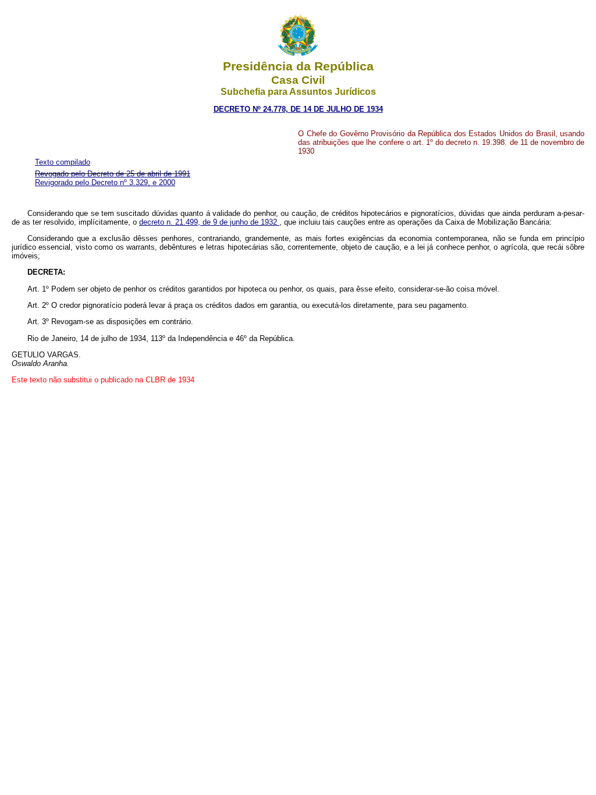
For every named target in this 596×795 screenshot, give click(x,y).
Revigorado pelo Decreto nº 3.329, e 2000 (105, 182)
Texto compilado (62, 162)
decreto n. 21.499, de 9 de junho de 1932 (209, 222)
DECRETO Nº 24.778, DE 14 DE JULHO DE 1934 (298, 109)
